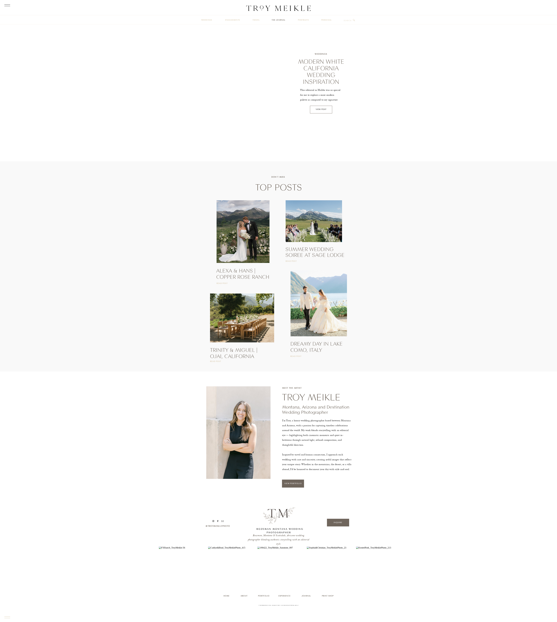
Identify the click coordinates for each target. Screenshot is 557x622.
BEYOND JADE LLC (295, 605)
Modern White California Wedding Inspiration (321, 71)
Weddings (321, 54)
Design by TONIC (276, 605)
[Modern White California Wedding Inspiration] (243, 85)
